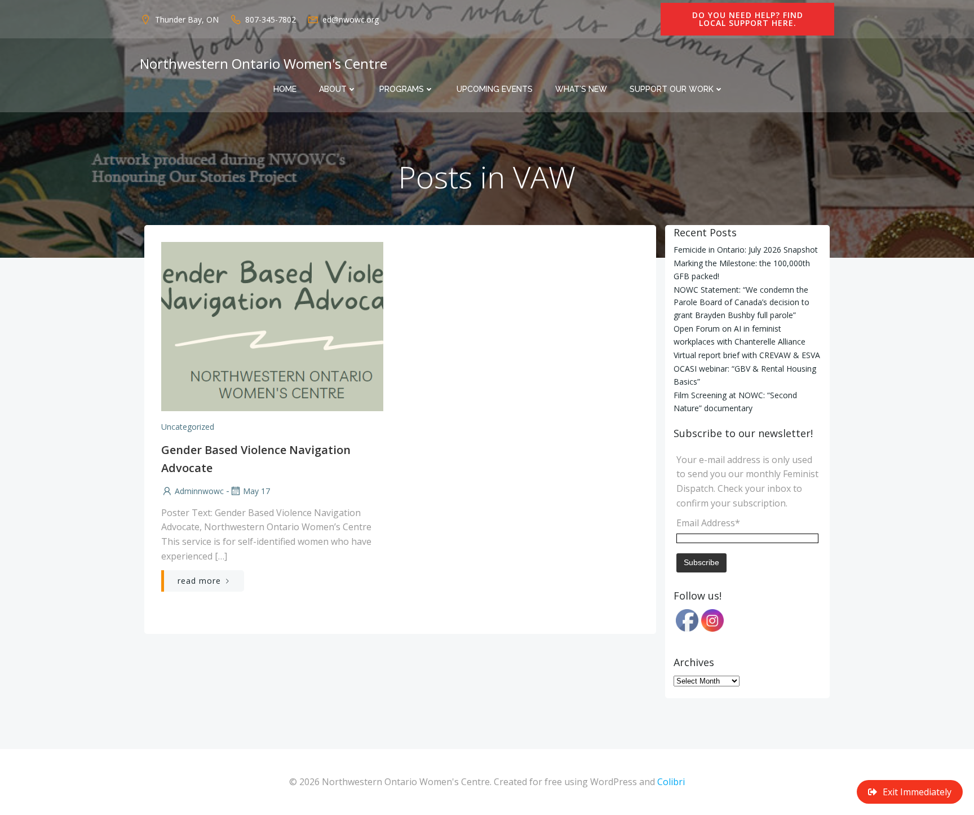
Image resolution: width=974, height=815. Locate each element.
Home (284, 89)
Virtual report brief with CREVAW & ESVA (747, 355)
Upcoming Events (495, 89)
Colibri (671, 782)
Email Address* (708, 523)
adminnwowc (199, 491)
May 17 (256, 491)
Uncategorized (187, 426)
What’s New (581, 89)
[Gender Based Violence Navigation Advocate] (272, 325)
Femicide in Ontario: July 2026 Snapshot (746, 249)
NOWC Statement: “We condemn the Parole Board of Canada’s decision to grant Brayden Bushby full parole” (741, 302)
